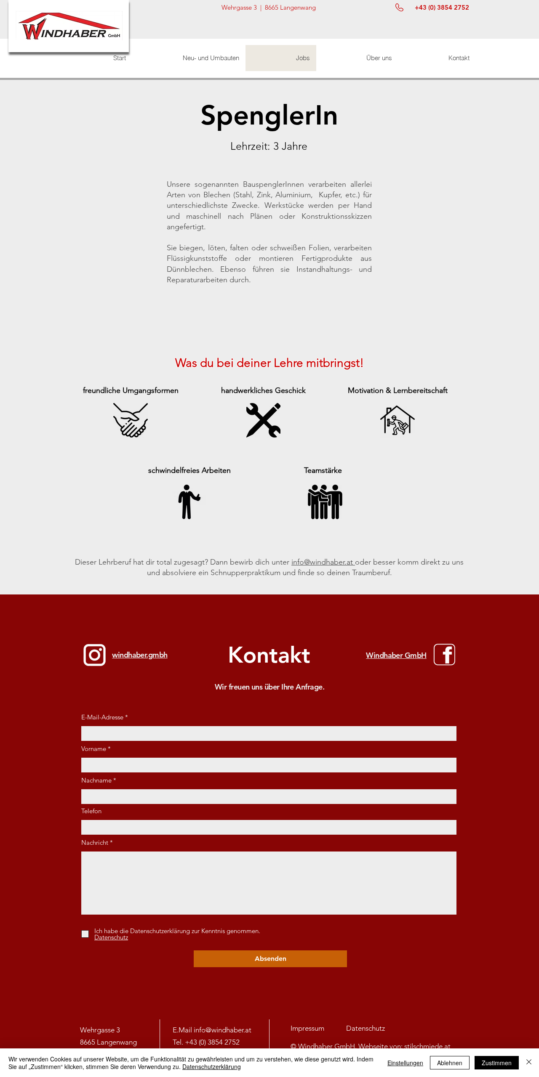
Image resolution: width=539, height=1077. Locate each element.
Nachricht (94, 842)
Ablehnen (449, 1062)
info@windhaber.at (323, 562)
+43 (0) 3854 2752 (212, 1042)
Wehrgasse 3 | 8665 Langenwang (268, 7)
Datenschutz (365, 1028)
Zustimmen (497, 1062)
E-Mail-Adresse (102, 717)
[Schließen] (529, 1062)
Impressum (308, 1028)
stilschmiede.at (427, 1046)
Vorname (93, 748)
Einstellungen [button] (405, 1062)
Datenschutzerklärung (211, 1066)
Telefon (91, 811)
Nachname (96, 780)
